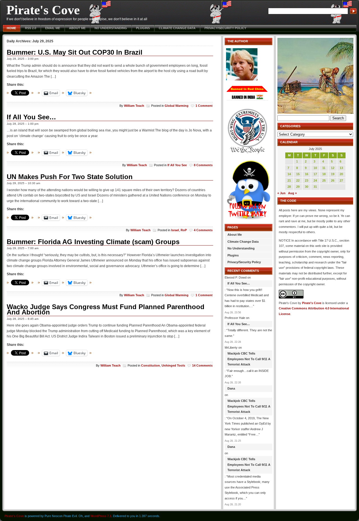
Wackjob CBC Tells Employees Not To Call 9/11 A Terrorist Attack (248, 359)
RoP (184, 230)
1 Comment (204, 105)
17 (315, 174)
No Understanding (111, 28)
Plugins (143, 28)
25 (324, 180)
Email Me (52, 28)
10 (315, 168)
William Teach (134, 105)
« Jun (281, 193)
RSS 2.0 (30, 28)
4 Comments (203, 230)
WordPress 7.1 (100, 516)
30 (306, 186)
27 (341, 180)
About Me (77, 28)
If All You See (177, 165)
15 (298, 174)
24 (315, 180)
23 (306, 180)
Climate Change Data (177, 28)
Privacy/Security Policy (225, 28)
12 (332, 168)
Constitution (150, 365)
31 (315, 186)
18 (324, 174)
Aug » (292, 193)
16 (306, 174)
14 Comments (202, 365)
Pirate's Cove (43, 10)
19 (332, 174)
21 (289, 180)
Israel (175, 230)
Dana (231, 388)
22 (298, 180)
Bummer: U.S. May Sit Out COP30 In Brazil (74, 52)
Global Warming (176, 105)
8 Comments (203, 165)
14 (289, 174)
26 (332, 180)
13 (341, 168)
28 (289, 186)
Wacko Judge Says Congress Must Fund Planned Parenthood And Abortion (105, 309)
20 (341, 174)
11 (323, 168)
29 (298, 186)
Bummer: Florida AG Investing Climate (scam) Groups (93, 242)
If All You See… (31, 117)
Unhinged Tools (173, 365)
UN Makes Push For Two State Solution (70, 176)
